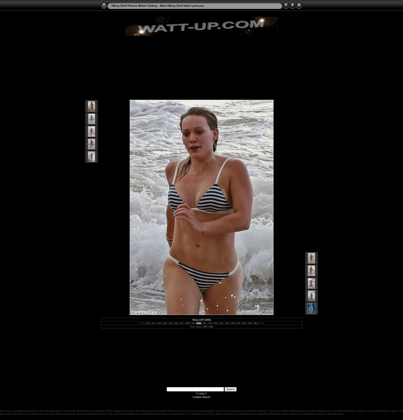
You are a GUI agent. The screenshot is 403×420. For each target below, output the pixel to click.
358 (244, 323)
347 (181, 323)
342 (153, 323)
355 (227, 323)
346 (176, 323)
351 (204, 323)
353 (215, 323)
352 (210, 323)
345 (170, 323)
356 (232, 323)
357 (238, 323)
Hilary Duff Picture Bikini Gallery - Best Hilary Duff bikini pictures (157, 5)
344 (164, 323)
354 (221, 323)
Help (211, 326)
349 (193, 323)
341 (147, 323)
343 (159, 323)
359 (249, 323)
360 (255, 323)
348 (187, 323)
